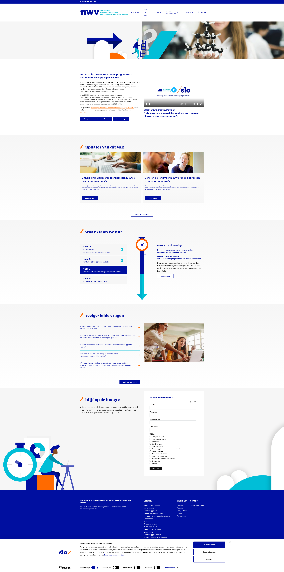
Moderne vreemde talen (160, 456)
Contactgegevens (197, 506)
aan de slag (146, 12)
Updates (180, 506)
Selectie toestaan (209, 552)
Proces (179, 508)
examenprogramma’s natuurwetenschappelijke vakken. (112, 108)
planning (83, 112)
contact (187, 12)
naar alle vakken (89, 2)
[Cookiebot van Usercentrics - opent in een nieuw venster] (65, 567)
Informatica (155, 441)
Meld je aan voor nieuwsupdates (96, 119)
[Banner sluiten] (230, 542)
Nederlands (156, 461)
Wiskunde (155, 463)
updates (135, 12)
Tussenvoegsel (155, 419)
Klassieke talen (157, 444)
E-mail (152, 404)
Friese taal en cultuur (159, 439)
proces (156, 12)
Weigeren (209, 559)
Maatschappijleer (158, 451)
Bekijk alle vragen (130, 382)
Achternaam (154, 427)
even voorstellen (171, 12)
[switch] (116, 567)
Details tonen (170, 568)
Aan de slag (120, 119)
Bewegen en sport (158, 437)
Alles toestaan (209, 545)
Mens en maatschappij (159, 454)
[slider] (163, 104)
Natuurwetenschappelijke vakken (163, 459)
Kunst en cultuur (157, 446)
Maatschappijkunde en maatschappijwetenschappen (170, 449)
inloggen (202, 12)
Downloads (181, 516)
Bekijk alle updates (142, 214)
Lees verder (89, 198)
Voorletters (153, 412)
